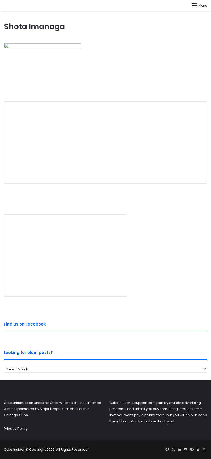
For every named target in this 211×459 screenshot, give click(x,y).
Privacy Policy (16, 428)
